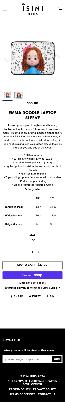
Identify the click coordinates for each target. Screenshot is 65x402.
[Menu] (4, 9)
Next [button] (56, 58)
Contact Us (46, 394)
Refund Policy (20, 389)
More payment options (32, 282)
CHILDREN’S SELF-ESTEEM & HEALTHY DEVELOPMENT (33, 383)
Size (33, 235)
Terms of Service (22, 394)
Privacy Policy (44, 389)
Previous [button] (8, 58)
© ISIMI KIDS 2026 (32, 376)
